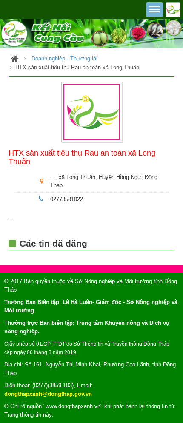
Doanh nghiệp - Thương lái (64, 58)
